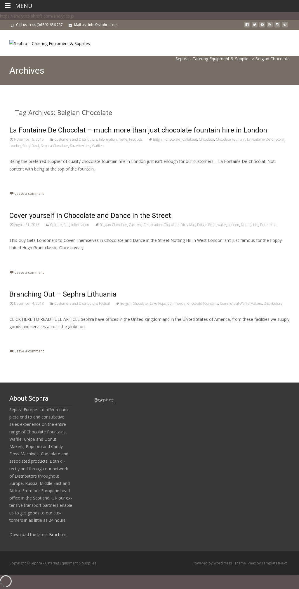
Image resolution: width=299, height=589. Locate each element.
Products (135, 139)
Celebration (152, 224)
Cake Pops (158, 303)
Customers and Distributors (75, 139)
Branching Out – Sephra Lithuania (63, 294)
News (123, 139)
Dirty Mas (187, 224)
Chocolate (206, 139)
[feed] (270, 27)
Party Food (30, 145)
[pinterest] (285, 27)
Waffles (97, 145)
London (15, 145)
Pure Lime (268, 224)
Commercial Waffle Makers (241, 303)
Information (108, 139)
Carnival (135, 224)
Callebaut (189, 139)
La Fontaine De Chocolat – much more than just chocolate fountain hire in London (138, 130)
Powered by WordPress (213, 563)
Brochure (57, 534)
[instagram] (277, 27)
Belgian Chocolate (166, 139)
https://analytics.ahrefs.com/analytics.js (37, 16)
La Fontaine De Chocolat (265, 139)
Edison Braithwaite (211, 224)
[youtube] (262, 27)
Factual (104, 303)
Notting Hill (249, 224)
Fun (66, 224)
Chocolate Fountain (230, 139)
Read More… (22, 179)
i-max (252, 563)
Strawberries (80, 145)
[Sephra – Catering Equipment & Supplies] (45, 42)
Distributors (273, 303)
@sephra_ (104, 400)
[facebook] (247, 27)
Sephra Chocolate (54, 145)
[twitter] (255, 27)
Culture (56, 224)
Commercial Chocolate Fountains (192, 303)
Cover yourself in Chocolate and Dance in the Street (90, 215)
